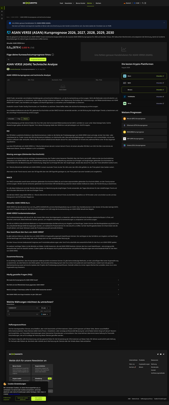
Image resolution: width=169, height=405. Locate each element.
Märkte (89, 3)
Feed (61, 3)
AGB (129, 399)
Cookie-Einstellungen (160, 399)
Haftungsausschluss (147, 399)
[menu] (2, 13)
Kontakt (153, 370)
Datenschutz (135, 399)
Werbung (154, 364)
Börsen (141, 367)
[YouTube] (161, 354)
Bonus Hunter (80, 3)
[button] (63, 280)
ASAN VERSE (14, 17)
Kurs (8, 17)
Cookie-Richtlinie (14, 394)
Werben (98, 3)
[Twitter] (158, 354)
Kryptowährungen (144, 364)
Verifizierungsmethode (158, 373)
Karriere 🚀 (132, 367)
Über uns (132, 364)
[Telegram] (163, 354)
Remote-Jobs (155, 367)
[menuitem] (2, 8)
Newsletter (68, 3)
